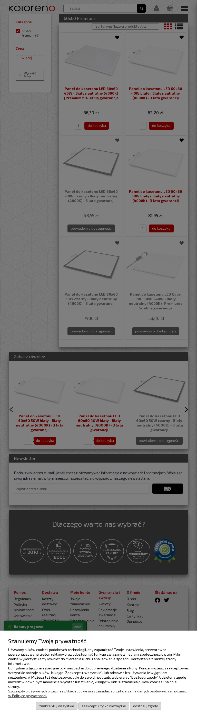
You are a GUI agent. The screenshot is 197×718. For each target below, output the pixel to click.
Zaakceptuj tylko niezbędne (104, 706)
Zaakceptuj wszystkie (56, 706)
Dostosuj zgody (145, 706)
